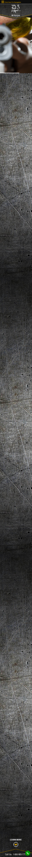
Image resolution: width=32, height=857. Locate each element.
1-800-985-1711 (19, 854)
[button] (3, 2)
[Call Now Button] (27, 853)
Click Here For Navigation (13, 2)
